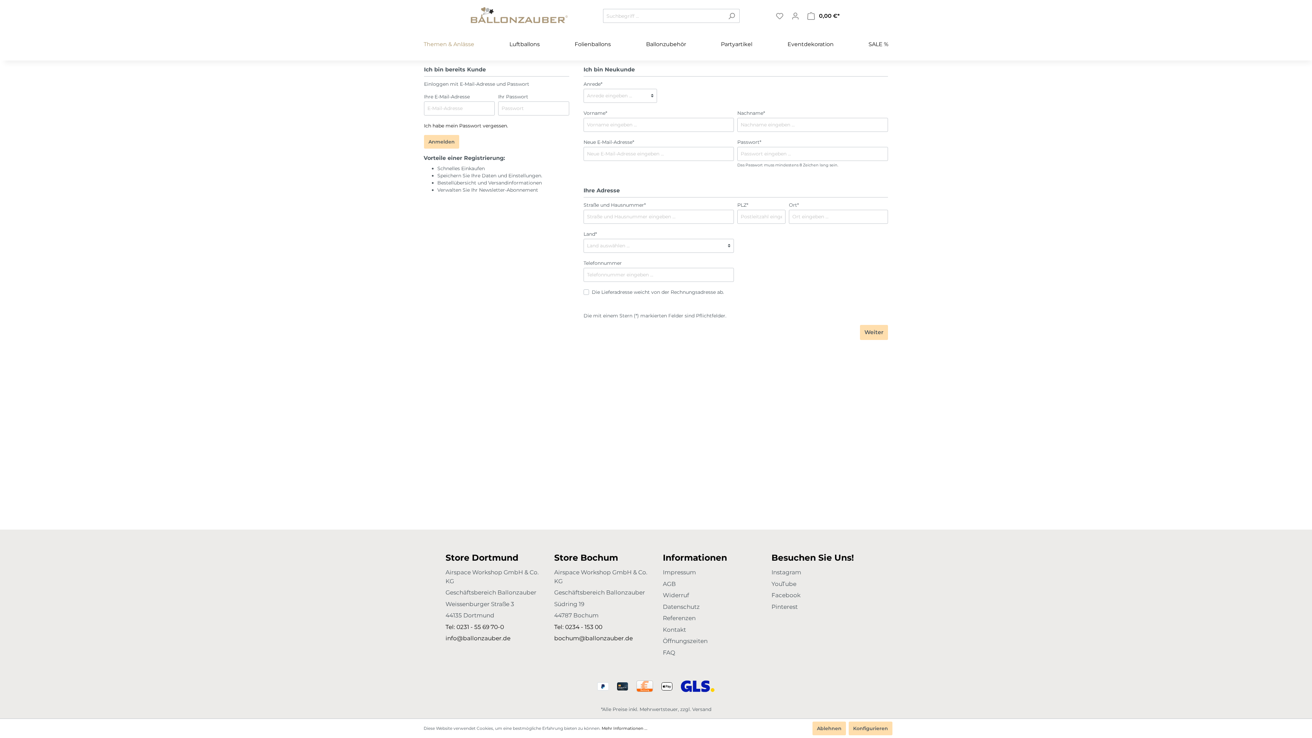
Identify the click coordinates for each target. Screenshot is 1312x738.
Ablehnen (829, 728)
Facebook (786, 595)
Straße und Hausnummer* (615, 205)
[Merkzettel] (780, 16)
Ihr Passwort (513, 97)
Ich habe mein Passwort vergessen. (466, 126)
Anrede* (593, 84)
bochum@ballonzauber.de (593, 638)
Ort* (794, 205)
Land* (590, 234)
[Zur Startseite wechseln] (519, 15)
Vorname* (595, 113)
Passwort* (749, 142)
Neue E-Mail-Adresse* (609, 142)
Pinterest (784, 606)
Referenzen (679, 618)
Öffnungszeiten (685, 641)
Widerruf (676, 595)
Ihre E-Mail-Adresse (447, 97)
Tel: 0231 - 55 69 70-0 (475, 627)
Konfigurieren (870, 728)
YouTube (783, 583)
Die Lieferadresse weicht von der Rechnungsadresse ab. (658, 292)
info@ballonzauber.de (478, 638)
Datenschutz (681, 606)
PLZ (742, 205)
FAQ (669, 652)
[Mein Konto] (795, 16)
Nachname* (751, 113)
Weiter (874, 332)
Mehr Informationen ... (624, 728)
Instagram (786, 572)
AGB (669, 583)
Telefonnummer (603, 263)
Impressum (679, 572)
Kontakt (674, 629)
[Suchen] (732, 16)
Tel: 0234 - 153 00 (578, 627)
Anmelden (441, 142)
